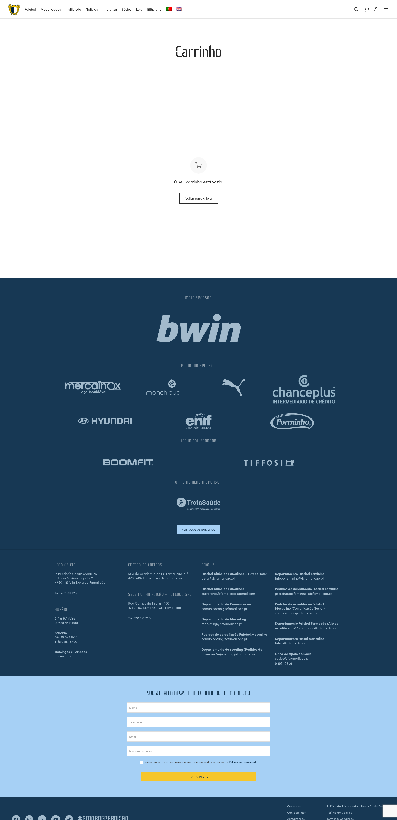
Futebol (30, 9)
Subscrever (198, 776)
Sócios (126, 9)
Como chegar (296, 806)
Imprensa (110, 9)
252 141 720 (142, 618)
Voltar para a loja (198, 198)
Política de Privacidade (243, 762)
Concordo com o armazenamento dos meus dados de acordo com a (200, 762)
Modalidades (51, 9)
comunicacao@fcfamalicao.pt (224, 608)
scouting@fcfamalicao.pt (240, 654)
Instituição (73, 9)
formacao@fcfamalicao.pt (320, 628)
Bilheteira (154, 9)
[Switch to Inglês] (179, 9)
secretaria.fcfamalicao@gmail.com (228, 593)
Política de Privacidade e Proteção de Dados (357, 806)
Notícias (92, 9)
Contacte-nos (296, 812)
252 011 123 (69, 592)
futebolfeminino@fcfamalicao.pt (299, 578)
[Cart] (366, 9)
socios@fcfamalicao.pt (292, 658)
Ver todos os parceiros (198, 529)
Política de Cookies (339, 812)
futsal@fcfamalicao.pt (292, 643)
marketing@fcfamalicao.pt (222, 623)
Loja (139, 9)
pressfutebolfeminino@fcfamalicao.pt (303, 593)
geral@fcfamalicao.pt (218, 578)
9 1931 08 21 (283, 663)
